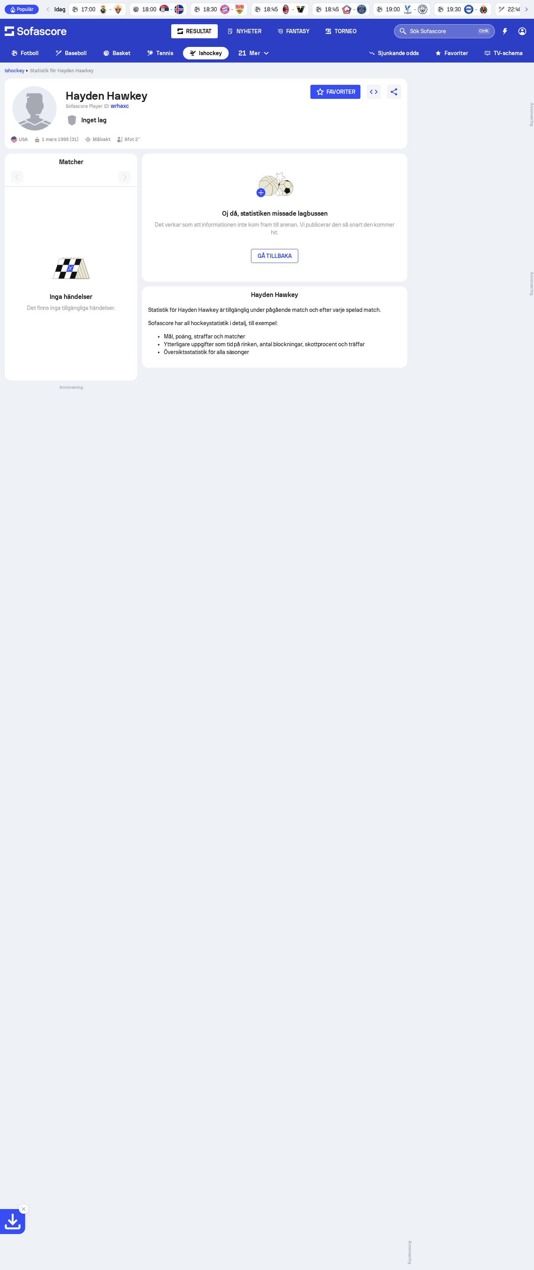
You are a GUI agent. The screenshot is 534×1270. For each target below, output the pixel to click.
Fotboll (30, 53)
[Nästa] (526, 9)
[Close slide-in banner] (23, 1209)
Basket (122, 53)
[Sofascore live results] (35, 31)
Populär (25, 9)
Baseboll (76, 53)
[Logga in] (522, 31)
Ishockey (210, 53)
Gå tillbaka (275, 256)
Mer (249, 53)
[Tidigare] (48, 9)
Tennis (164, 53)
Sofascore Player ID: (97, 106)
